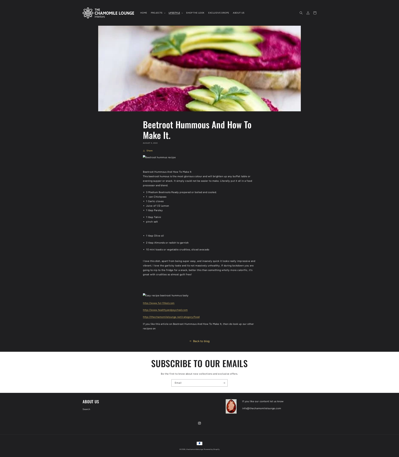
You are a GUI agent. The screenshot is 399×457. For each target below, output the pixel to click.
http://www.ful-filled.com (159, 303)
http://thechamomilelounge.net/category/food (171, 316)
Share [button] (150, 150)
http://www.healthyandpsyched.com (165, 309)
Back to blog (201, 341)
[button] (158, 13)
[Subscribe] (224, 383)
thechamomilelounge (194, 449)
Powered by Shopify (212, 449)
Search (86, 409)
